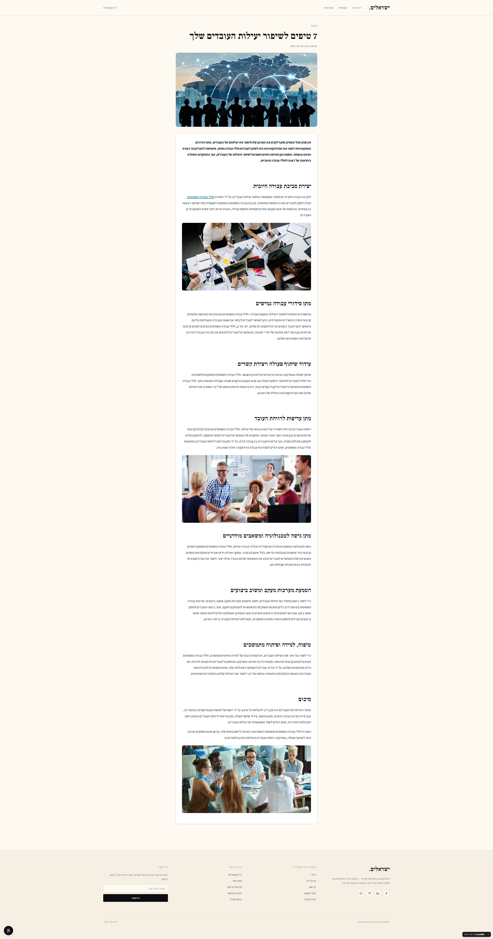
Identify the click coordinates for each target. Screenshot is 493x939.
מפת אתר (328, 7)
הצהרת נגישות (235, 893)
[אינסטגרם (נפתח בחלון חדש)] (360, 893)
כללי (313, 874)
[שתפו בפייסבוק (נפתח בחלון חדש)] (386, 893)
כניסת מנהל (236, 899)
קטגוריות (343, 7)
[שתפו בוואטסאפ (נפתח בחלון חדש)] (369, 893)
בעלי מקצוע (310, 893)
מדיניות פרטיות (234, 887)
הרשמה (136, 898)
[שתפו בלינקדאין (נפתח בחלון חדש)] (377, 893)
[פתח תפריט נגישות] (8, 930)
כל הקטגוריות (110, 7)
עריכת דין (311, 881)
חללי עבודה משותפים (200, 197)
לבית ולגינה (310, 899)
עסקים (314, 25)
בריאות (312, 887)
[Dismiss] (488, 934)
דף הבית (357, 7)
